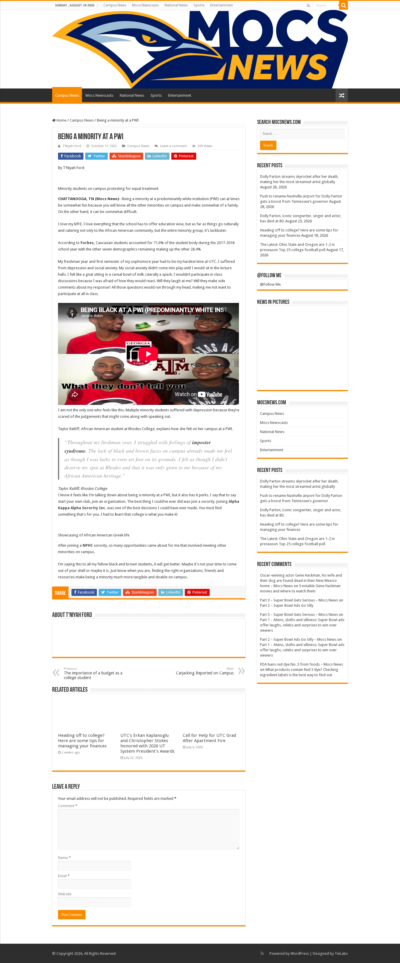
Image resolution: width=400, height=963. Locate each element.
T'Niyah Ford (72, 146)
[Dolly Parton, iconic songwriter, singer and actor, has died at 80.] (331, 318)
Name (64, 857)
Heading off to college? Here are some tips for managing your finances (82, 741)
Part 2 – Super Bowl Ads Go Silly (286, 605)
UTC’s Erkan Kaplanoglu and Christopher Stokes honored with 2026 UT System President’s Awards (147, 743)
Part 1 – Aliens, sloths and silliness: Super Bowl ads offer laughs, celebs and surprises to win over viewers (302, 625)
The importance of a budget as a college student (93, 673)
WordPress (299, 953)
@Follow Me (269, 276)
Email (64, 876)
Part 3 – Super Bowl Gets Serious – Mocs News (299, 600)
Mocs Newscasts (145, 5)
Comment (67, 806)
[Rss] (308, 5)
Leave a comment (173, 146)
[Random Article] (342, 95)
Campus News (114, 5)
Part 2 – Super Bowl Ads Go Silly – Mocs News (298, 639)
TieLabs (341, 953)
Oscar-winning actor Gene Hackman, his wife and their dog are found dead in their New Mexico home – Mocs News (301, 580)
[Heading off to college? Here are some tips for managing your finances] (274, 338)
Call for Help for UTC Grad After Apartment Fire (209, 738)
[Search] (343, 5)
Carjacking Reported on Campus (205, 671)
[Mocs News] (200, 49)
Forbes (87, 243)
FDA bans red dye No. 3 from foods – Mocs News (301, 664)
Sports (199, 5)
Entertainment (221, 5)
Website (64, 894)
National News (176, 5)
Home (61, 120)
